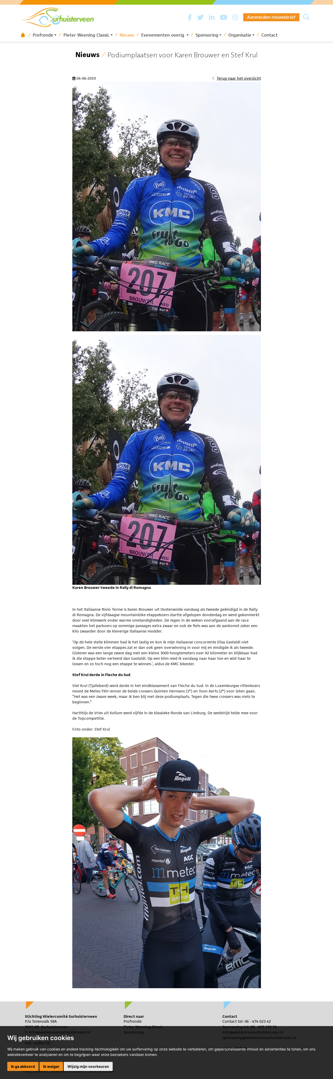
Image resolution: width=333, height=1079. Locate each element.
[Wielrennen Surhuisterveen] (60, 15)
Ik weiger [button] (51, 1066)
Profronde (43, 35)
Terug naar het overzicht (239, 78)
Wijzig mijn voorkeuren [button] (88, 1066)
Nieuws (127, 35)
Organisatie (239, 35)
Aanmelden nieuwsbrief (271, 17)
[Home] (24, 35)
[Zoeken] (306, 17)
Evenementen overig (163, 35)
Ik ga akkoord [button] (23, 1066)
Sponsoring (207, 35)
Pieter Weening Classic (86, 35)
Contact (269, 35)
